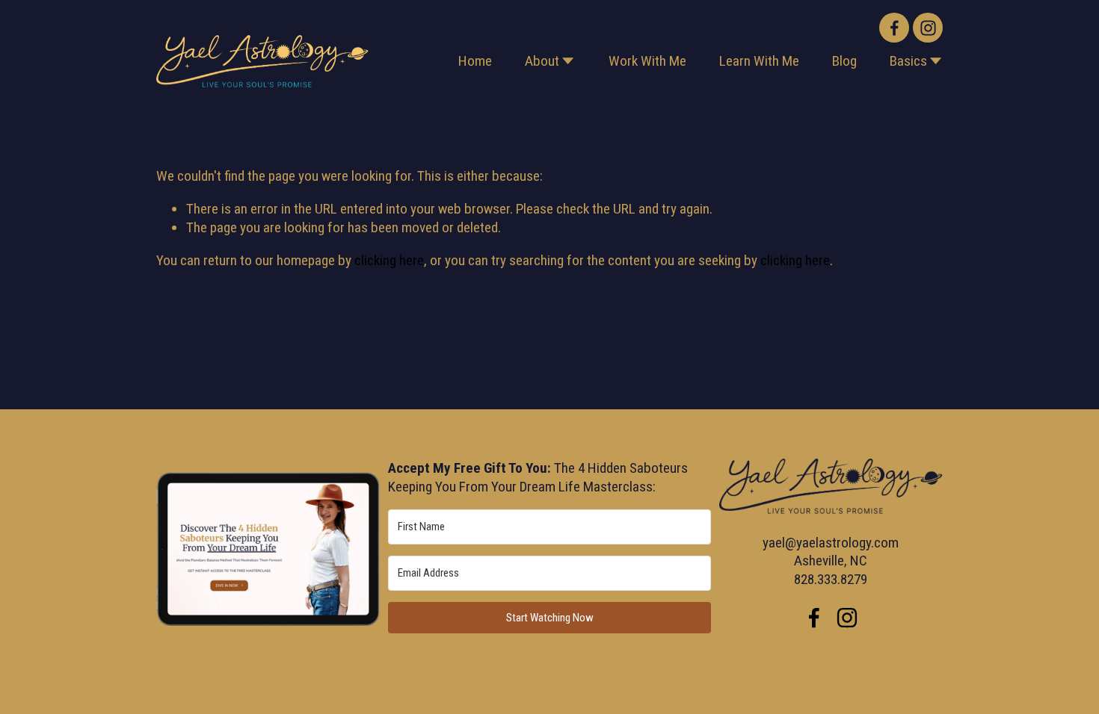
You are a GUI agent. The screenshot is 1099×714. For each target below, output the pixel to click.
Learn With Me (759, 60)
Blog (844, 60)
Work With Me (647, 60)
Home (475, 60)
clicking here (389, 260)
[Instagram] (928, 28)
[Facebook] (894, 28)
